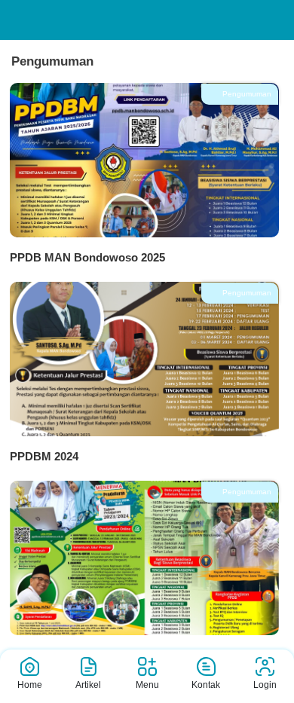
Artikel (88, 685)
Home (29, 685)
